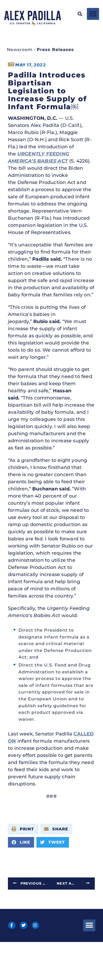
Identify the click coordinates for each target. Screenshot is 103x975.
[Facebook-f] (12, 925)
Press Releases (55, 49)
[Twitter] (23, 925)
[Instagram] (35, 925)
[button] (80, 14)
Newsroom (19, 49)
